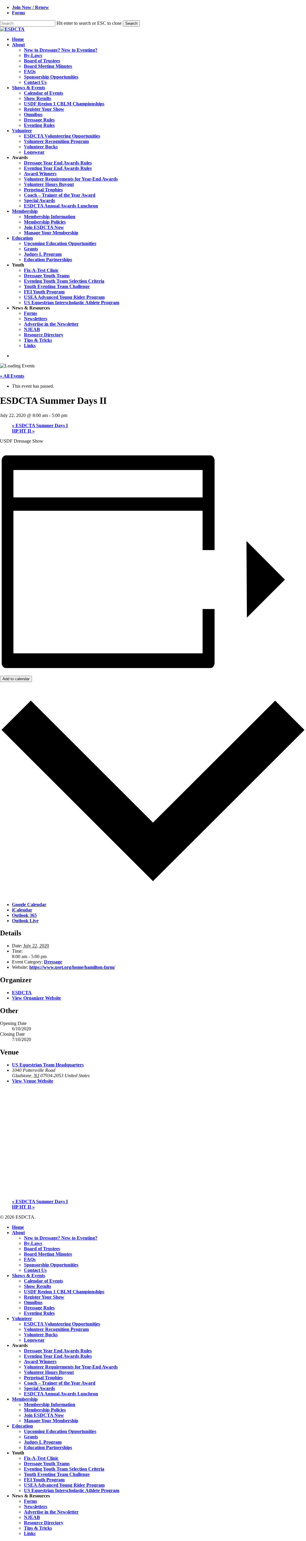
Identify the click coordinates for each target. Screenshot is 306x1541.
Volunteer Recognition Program (56, 1329)
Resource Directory (43, 1522)
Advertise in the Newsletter (51, 1511)
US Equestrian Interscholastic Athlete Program (71, 1490)
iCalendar (22, 909)
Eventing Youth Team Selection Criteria (64, 1468)
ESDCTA (22, 992)
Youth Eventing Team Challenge (57, 1474)
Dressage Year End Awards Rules (58, 1350)
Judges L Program (43, 1442)
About (18, 1232)
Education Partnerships (48, 1447)
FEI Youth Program (44, 1479)
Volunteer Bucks (41, 1334)
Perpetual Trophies (43, 1377)
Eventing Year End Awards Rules (58, 1356)
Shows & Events (28, 1275)
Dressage (53, 961)
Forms (30, 1501)
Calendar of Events (43, 1280)
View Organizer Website (36, 997)
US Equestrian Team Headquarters (48, 1064)
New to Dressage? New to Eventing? (60, 1237)
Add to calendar (16, 679)
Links (30, 1533)
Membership (25, 1399)
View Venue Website (32, 1080)
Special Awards (39, 1388)
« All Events (12, 375)
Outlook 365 (24, 915)
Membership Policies (45, 1409)
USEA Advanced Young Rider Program (64, 1485)
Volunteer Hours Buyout (49, 1372)
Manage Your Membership (51, 1420)
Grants (31, 1436)
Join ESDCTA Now (44, 1415)
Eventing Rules (39, 1313)
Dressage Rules (39, 1307)
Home (18, 1227)
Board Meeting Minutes (48, 1254)
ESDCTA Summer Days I (40, 425)
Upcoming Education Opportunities (60, 1431)
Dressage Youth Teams (47, 1463)
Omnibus (33, 1302)
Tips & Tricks (38, 1528)
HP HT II (23, 430)
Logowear (34, 1340)
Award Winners (40, 1361)
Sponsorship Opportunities (51, 1264)
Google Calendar (29, 904)
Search (131, 23)
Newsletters (35, 1506)
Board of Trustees (42, 1248)
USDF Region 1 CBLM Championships (64, 1291)
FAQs (30, 1259)
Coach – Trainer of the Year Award (59, 1382)
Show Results (37, 1286)
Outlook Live (25, 920)
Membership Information (49, 1404)
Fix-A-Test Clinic (41, 1458)
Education (22, 1425)
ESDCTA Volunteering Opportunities (62, 1323)
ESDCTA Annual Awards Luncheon (61, 1393)
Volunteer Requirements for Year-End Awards (71, 1366)
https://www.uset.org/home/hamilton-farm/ (72, 967)
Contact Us (35, 1270)
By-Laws (33, 1243)
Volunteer (22, 1318)
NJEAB (32, 1517)
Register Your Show (44, 1297)
